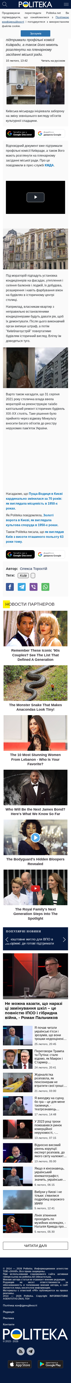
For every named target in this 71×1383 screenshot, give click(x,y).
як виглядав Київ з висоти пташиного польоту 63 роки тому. (35, 536)
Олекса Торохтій (33, 569)
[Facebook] (10, 587)
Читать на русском (53, 60)
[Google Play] (50, 1364)
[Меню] (66, 4)
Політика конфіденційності (20, 1305)
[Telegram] (22, 587)
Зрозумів (35, 33)
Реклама (8, 1318)
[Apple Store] (20, 1364)
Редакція (8, 1311)
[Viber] (33, 587)
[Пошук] (4, 4)
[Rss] (21, 1351)
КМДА (49, 165)
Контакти (8, 1324)
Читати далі (35, 1246)
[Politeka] (35, 4)
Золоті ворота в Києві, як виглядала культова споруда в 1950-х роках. (32, 520)
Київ (23, 576)
